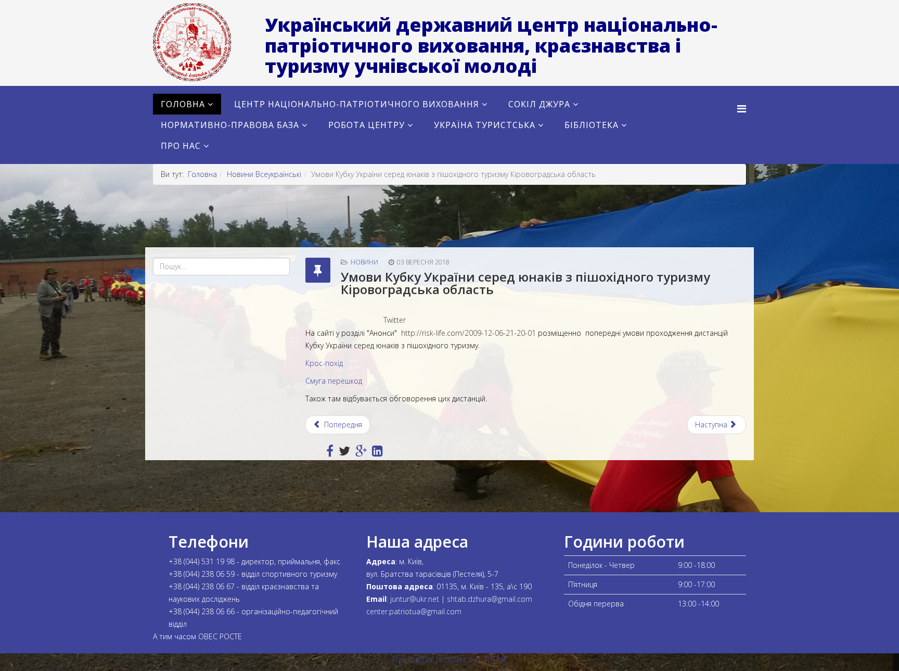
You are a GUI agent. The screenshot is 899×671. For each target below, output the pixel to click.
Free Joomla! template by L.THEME (449, 659)
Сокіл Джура (539, 104)
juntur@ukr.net (414, 599)
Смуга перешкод (333, 381)
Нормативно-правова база (230, 125)
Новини (364, 262)
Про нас (181, 145)
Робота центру (366, 125)
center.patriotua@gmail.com (413, 611)
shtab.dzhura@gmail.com (489, 599)
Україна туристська (484, 125)
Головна (183, 104)
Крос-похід (324, 363)
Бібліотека (591, 125)
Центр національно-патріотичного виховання (356, 104)
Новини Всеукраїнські (264, 174)
